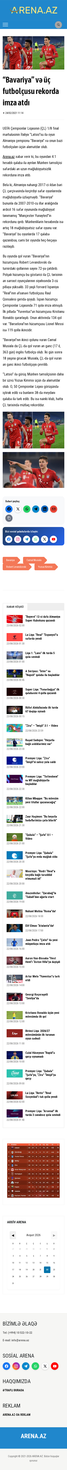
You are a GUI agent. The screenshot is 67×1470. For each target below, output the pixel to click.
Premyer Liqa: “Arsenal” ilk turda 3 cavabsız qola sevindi (42, 1113)
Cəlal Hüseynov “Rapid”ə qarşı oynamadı (40, 1054)
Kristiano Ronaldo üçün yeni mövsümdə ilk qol (42, 1014)
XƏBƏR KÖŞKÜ (15, 606)
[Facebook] (9, 509)
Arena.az (9, 156)
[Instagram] (17, 539)
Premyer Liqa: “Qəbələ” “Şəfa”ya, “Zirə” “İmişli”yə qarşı (40, 1074)
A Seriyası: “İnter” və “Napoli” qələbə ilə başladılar (42, 673)
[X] (44, 539)
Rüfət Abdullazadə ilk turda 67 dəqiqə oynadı (41, 709)
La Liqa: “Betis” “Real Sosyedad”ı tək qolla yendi (41, 1095)
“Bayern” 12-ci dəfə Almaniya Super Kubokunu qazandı (42, 618)
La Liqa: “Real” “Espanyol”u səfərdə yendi (41, 636)
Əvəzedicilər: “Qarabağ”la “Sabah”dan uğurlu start (40, 895)
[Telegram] (35, 509)
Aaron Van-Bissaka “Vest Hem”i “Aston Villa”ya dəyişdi (42, 960)
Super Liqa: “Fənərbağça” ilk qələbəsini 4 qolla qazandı (42, 691)
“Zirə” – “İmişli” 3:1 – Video (41, 725)
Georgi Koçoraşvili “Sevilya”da (36, 996)
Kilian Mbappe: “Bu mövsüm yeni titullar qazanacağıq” (41, 800)
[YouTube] (53, 539)
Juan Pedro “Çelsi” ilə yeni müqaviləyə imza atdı (41, 942)
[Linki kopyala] (9, 518)
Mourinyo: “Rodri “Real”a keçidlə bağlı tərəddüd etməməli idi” (40, 875)
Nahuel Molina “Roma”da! (40, 911)
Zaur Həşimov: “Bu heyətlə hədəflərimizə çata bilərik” (41, 818)
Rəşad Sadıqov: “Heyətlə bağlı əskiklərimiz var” (39, 742)
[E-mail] (53, 509)
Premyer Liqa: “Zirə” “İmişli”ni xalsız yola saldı (40, 760)
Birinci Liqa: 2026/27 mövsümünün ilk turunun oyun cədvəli (40, 1034)
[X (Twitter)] (17, 509)
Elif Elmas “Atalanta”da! (39, 925)
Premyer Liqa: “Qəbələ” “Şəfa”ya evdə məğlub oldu (41, 854)
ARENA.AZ (33, 1436)
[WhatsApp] (26, 509)
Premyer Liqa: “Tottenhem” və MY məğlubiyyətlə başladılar (41, 780)
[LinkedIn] (44, 509)
